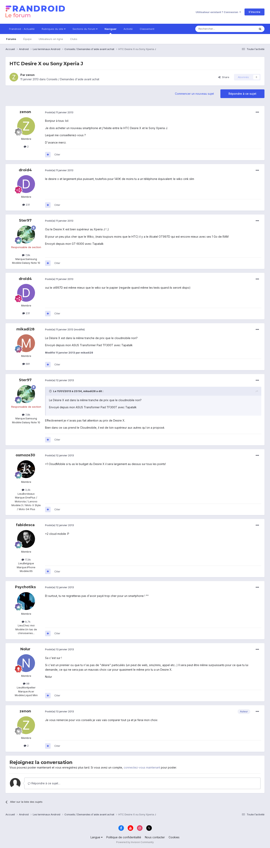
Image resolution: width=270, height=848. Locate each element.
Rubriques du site (53, 28)
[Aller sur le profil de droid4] (26, 184)
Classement (147, 28)
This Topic (244, 28)
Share (224, 77)
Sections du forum (84, 28)
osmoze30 (25, 455)
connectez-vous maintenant (142, 767)
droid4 (25, 170)
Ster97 (25, 220)
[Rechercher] (260, 29)
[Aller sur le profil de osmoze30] (26, 469)
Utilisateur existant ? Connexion (217, 12)
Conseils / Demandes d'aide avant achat (72, 79)
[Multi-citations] (48, 154)
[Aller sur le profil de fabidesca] (26, 539)
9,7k (27, 621)
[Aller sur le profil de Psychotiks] (26, 601)
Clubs (73, 39)
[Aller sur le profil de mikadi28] (26, 343)
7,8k (27, 255)
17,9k (27, 559)
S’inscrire (254, 11)
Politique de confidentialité (123, 837)
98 (27, 683)
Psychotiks (25, 587)
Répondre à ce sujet (242, 93)
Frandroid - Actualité (22, 28)
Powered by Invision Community (135, 842)
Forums (11, 39)
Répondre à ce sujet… (45, 783)
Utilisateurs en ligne (51, 39)
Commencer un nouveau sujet (194, 93)
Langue (96, 837)
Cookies (174, 837)
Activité (128, 28)
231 (27, 204)
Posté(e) (59, 112)
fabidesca (25, 525)
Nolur (25, 649)
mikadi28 (25, 329)
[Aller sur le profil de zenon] (13, 77)
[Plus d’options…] (257, 112)
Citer (57, 154)
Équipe (27, 39)
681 (27, 363)
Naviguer (110, 28)
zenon (30, 75)
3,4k (27, 489)
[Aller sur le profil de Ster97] (26, 234)
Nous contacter (155, 837)
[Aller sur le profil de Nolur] (26, 663)
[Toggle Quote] (51, 391)
